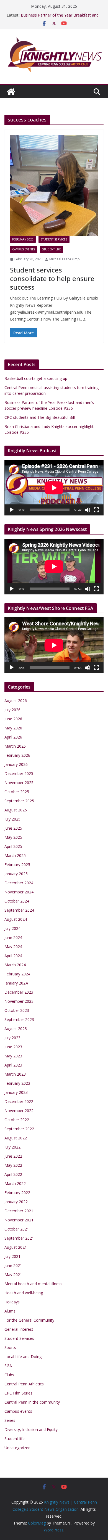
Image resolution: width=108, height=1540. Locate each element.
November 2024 (19, 892)
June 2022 (13, 1156)
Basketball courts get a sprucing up (35, 378)
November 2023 (19, 1001)
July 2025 (12, 819)
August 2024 (15, 919)
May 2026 (13, 728)
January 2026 (16, 764)
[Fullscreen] (96, 510)
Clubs (9, 1374)
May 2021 (13, 1274)
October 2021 (16, 1229)
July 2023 (12, 1037)
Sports (10, 1347)
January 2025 (16, 873)
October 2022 (16, 1119)
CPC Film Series (18, 1393)
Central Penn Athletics (24, 1383)
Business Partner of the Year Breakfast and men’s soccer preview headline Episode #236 (61, 17)
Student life (51, 249)
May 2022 (13, 1165)
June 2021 (13, 1265)
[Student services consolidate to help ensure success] (54, 185)
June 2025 (13, 828)
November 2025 (19, 782)
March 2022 (15, 1183)
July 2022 (12, 1147)
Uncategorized (17, 1447)
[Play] (11, 510)
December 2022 (18, 1101)
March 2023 (15, 1074)
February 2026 (17, 755)
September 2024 (19, 910)
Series (9, 1420)
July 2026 (12, 709)
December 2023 (18, 992)
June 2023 (13, 1046)
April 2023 (13, 1065)
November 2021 (19, 1220)
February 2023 (23, 239)
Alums (10, 1311)
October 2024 (16, 901)
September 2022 (19, 1128)
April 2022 (13, 1174)
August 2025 (15, 810)
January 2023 (16, 1092)
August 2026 (15, 700)
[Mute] (87, 510)
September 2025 (19, 800)
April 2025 (13, 846)
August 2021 (15, 1247)
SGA (8, 1365)
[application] (54, 487)
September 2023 (19, 1019)
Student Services (54, 239)
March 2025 (15, 855)
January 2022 (16, 1201)
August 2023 (15, 1028)
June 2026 (13, 718)
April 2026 (13, 737)
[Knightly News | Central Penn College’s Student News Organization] (11, 91)
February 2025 (17, 864)
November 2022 (19, 1110)
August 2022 (15, 1138)
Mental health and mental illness (33, 1283)
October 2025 (16, 791)
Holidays (12, 1301)
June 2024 (13, 937)
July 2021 (12, 1256)
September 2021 (19, 1238)
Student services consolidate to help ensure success (52, 278)
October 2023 (16, 1010)
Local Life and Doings (23, 1356)
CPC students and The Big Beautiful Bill (39, 417)
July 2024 (12, 928)
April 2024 (13, 955)
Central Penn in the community (32, 1402)
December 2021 (18, 1210)
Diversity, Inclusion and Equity (31, 1429)
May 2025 (13, 837)
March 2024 (15, 964)
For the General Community (29, 1320)
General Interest (18, 1329)
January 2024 (16, 983)
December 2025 (18, 773)
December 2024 (18, 882)
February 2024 (17, 974)
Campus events (23, 249)
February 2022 (17, 1192)
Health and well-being (23, 1292)
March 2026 (15, 746)
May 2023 (13, 1056)
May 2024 (13, 946)
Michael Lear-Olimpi (65, 259)
